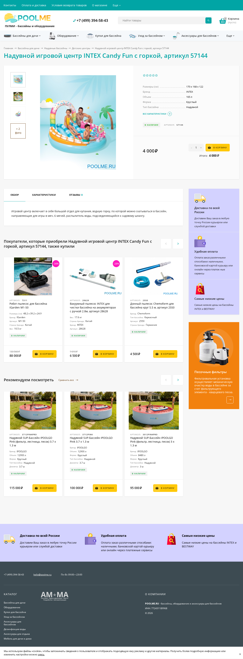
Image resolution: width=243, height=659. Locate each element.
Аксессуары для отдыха (17, 634)
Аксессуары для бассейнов (12, 623)
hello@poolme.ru (42, 574)
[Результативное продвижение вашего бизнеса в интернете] (54, 600)
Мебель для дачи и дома (18, 638)
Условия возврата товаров (69, 5)
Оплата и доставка (34, 5)
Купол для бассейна (15, 612)
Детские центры (81, 48)
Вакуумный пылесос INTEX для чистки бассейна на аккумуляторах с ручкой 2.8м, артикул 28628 (93, 307)
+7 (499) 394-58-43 (92, 20)
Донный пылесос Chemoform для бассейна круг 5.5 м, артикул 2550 (152, 305)
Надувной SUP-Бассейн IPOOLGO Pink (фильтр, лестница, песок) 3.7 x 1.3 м (32, 441)
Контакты (10, 5)
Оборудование (12, 607)
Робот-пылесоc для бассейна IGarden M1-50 (28, 305)
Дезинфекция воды (15, 629)
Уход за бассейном (14, 616)
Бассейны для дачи (28, 48)
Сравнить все (66, 380)
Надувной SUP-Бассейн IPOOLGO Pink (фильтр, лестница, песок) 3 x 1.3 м (152, 441)
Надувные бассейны (55, 48)
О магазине (99, 5)
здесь (41, 654)
